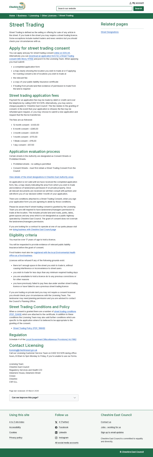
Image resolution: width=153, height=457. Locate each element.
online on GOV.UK (62, 53)
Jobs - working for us (111, 427)
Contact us (106, 422)
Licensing (34, 15)
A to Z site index (16, 422)
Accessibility (15, 427)
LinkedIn (63, 432)
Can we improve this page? (25, 397)
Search (138, 8)
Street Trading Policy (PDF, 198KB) (29, 328)
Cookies (13, 432)
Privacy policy (15, 437)
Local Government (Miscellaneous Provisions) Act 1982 (51, 339)
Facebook (63, 427)
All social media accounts (66, 443)
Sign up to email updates (112, 432)
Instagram (63, 437)
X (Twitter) (64, 422)
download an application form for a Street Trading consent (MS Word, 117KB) (41, 57)
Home (12, 15)
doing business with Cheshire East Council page (34, 229)
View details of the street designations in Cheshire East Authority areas (41, 177)
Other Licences (49, 15)
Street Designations (110, 32)
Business (22, 15)
